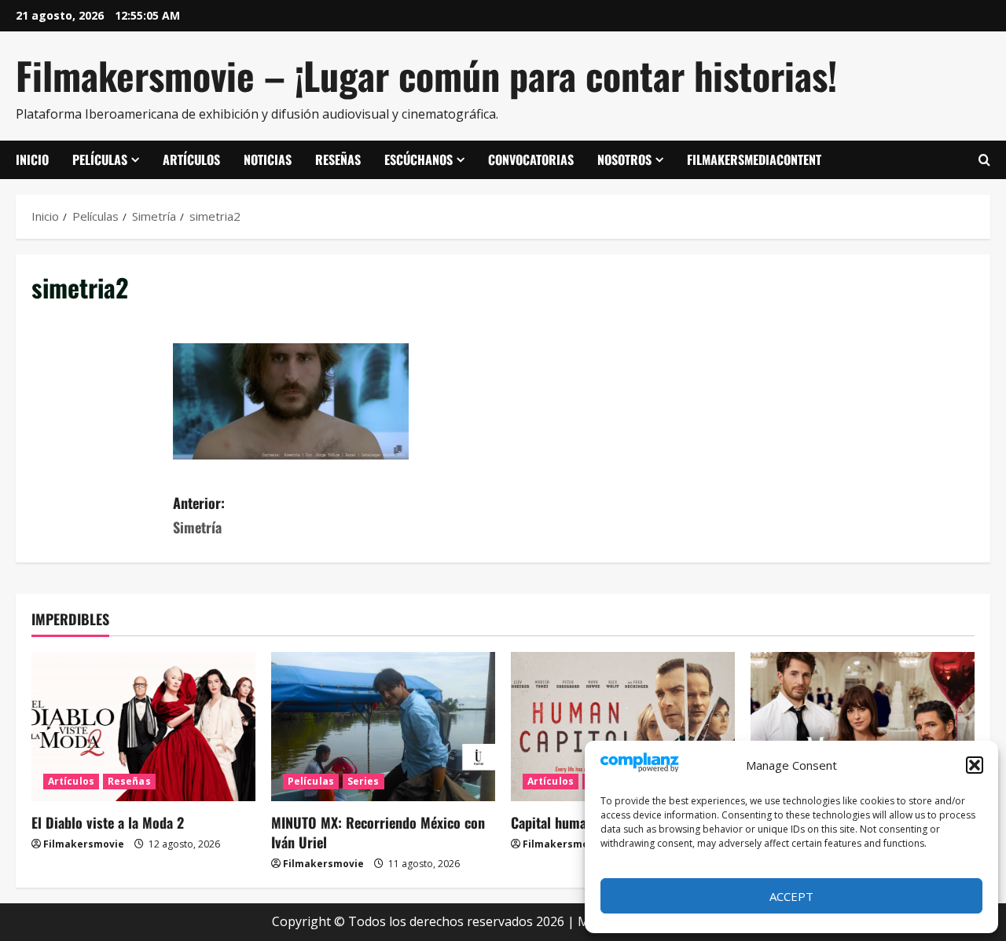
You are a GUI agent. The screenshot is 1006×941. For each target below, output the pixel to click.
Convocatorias (531, 159)
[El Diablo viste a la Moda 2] (143, 726)
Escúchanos (418, 159)
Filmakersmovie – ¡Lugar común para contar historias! (426, 75)
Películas (99, 159)
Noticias (268, 159)
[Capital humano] (623, 726)
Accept (791, 896)
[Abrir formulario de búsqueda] (984, 160)
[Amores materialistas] (863, 726)
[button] (974, 765)
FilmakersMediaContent (754, 159)
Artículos (191, 159)
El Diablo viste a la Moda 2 (107, 822)
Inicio (32, 159)
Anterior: (199, 514)
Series (363, 781)
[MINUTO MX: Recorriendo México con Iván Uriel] (383, 726)
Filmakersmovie (83, 844)
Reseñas (338, 159)
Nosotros (624, 159)
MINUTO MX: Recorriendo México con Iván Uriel (378, 832)
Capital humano (555, 822)
